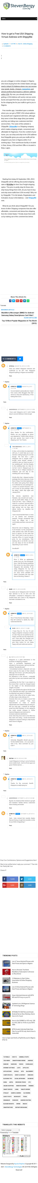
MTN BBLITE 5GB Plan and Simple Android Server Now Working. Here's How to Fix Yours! (23, 1014)
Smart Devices (7, 1089)
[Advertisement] (19, 64)
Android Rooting (26, 1100)
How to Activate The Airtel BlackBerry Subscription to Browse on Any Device (23, 972)
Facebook (30, 1078)
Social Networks (20, 1078)
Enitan (11, 758)
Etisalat (6, 1093)
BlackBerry (29, 1071)
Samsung (14, 1064)
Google (16, 1071)
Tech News (6, 1060)
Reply (10, 375)
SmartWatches (8, 1107)
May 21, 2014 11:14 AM (22, 628)
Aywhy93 (14, 386)
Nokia (5, 1082)
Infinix (18, 1103)
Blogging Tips (7, 1078)
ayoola (11, 366)
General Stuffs (24, 1057)
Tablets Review (25, 1089)
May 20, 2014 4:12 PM (20, 758)
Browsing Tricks (21, 1082)
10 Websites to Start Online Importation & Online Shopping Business (22, 980)
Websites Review (21, 1085)
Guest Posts (7, 1096)
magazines (26, 89)
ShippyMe (32, 198)
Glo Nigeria (26, 1093)
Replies (7, 382)
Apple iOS (26, 1067)
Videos (21, 1064)
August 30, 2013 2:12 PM (22, 366)
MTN (22, 1071)
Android (30, 1060)
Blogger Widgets (8, 1103)
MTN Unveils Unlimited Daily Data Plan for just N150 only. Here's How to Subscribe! (24, 1031)
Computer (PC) (7, 1075)
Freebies (31, 1085)
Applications (7, 1071)
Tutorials (6, 1057)
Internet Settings (9, 1067)
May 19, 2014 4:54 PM (19, 589)
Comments (7, 46)
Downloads (29, 1064)
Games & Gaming (16, 1093)
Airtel (11, 1082)
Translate (15, 1132)
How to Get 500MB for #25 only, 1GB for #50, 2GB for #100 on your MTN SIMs (23, 1022)
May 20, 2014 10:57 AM (18, 657)
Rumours (15, 1100)
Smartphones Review (18, 1060)
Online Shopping (27, 44)
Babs (10, 589)
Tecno (25, 1096)
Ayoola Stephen (19, 1164)
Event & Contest (20, 1075)
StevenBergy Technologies (13, 1167)
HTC (29, 1082)
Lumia (16, 1089)
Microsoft (17, 1096)
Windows (30, 1075)
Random (5, 1064)
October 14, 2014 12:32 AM (26, 798)
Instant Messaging (21, 1107)
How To (20, 44)
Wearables (6, 1100)
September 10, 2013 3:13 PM (26, 409)
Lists (18, 1067)
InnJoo (25, 1103)
